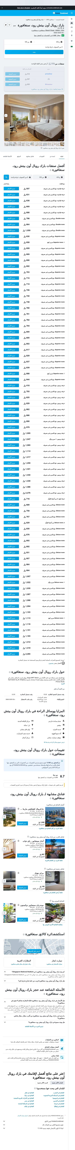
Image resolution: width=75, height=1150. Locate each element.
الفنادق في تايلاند (29, 1106)
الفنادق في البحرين (58, 1101)
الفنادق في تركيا (29, 1095)
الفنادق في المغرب (58, 1093)
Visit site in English (23, 8)
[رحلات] (71, 41)
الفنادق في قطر (29, 1093)
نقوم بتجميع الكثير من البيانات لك (52, 1125)
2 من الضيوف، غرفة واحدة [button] (53, 47)
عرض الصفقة (22, 823)
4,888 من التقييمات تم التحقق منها (45, 35)
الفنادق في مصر (29, 1101)
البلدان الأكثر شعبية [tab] (57, 1083)
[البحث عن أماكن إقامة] (71, 23)
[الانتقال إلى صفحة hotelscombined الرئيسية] (60, 13)
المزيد (63, 684)
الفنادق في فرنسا (59, 1104)
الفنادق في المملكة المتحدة (26, 1104)
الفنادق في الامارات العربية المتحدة (24, 1098)
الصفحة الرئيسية (60, 19)
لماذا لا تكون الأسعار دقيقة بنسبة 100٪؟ (50, 1128)
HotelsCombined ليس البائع (54, 1121)
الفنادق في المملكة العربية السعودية (54, 1095)
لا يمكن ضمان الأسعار (23, 1115)
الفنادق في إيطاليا (59, 1106)
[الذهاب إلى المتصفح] (71, 35)
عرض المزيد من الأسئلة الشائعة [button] (34, 1026)
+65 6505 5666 (59, 32)
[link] (50, 828)
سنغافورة (51, 19)
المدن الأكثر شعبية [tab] (42, 1083)
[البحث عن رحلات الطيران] (71, 19)
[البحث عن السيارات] (71, 27)
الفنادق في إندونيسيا (58, 1098)
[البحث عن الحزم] (71, 31)
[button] (2, 8)
